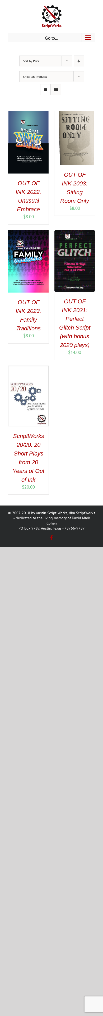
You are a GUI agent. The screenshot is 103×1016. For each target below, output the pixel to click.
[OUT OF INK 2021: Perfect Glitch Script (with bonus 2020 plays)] (74, 233)
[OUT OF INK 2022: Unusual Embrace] (28, 114)
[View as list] (56, 89)
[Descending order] (79, 61)
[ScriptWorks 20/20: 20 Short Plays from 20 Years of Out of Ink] (28, 369)
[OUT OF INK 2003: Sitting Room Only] (74, 114)
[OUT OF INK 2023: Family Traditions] (28, 233)
